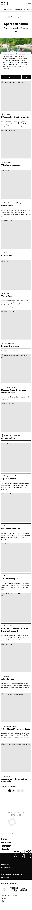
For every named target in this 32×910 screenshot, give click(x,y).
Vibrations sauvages (16, 148)
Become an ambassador (9, 883)
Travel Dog (16, 284)
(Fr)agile (26, 9)
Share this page (16, 814)
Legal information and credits (9, 895)
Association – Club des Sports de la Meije (16, 765)
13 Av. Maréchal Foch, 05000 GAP (11, 874)
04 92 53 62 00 (6, 877)
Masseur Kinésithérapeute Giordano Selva (16, 377)
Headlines (8, 9)
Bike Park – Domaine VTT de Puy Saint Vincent (16, 617)
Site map (3, 898)
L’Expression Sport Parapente (16, 104)
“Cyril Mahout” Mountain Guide (16, 717)
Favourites (17, 9)
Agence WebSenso (3, 901)
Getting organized (17, 17)
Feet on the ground (16, 331)
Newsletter (5, 864)
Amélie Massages (16, 567)
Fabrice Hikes (16, 239)
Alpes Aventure (16, 467)
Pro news (4, 870)
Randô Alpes (16, 194)
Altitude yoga (16, 667)
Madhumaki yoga (16, 422)
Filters (11, 77)
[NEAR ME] (26, 77)
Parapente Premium (16, 517)
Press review (5, 867)
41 (18, 791)
